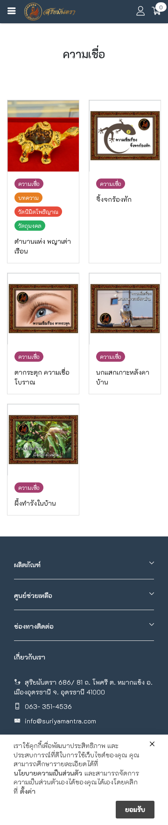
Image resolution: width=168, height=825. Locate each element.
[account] (140, 12)
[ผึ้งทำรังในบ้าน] (43, 439)
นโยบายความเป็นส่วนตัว (48, 773)
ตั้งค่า (27, 791)
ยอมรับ (135, 809)
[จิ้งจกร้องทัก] (125, 136)
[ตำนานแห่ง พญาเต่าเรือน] (43, 136)
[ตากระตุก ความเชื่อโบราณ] (43, 308)
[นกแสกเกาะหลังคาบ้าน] (125, 308)
